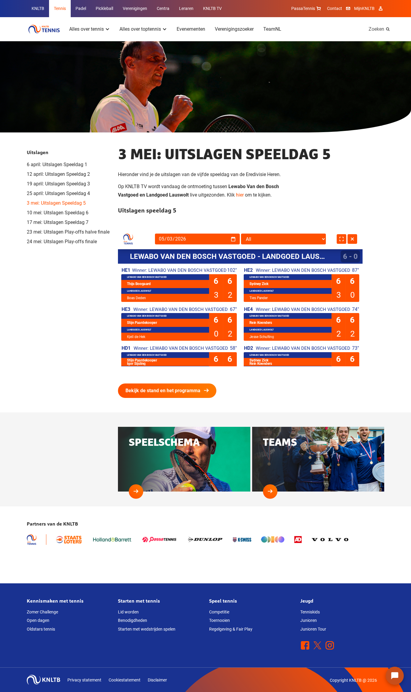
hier (240, 195)
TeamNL (272, 29)
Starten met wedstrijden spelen (146, 629)
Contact (334, 8)
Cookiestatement (125, 680)
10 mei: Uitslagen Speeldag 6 (57, 213)
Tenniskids (310, 612)
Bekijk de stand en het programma (162, 390)
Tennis (60, 8)
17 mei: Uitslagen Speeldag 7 (57, 222)
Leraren (186, 8)
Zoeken (376, 29)
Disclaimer (157, 680)
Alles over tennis (86, 29)
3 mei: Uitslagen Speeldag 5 (56, 203)
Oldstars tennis (41, 629)
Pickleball (104, 8)
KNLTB (38, 8)
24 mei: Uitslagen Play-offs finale (62, 241)
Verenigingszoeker (234, 29)
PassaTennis (303, 8)
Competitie (219, 612)
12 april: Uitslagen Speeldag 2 (58, 174)
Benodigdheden (132, 620)
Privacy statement (84, 680)
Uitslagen (37, 152)
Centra (163, 8)
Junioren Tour (313, 629)
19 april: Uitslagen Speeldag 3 (58, 184)
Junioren (308, 620)
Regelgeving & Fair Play (230, 629)
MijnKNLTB (364, 8)
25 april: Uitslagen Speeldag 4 (58, 193)
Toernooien (219, 620)
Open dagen (38, 620)
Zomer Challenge (42, 612)
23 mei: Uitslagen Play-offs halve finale (68, 232)
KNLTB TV (212, 8)
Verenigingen (135, 8)
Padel (81, 8)
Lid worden (128, 612)
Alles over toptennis (140, 29)
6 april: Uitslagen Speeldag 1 (57, 164)
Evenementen (191, 29)
